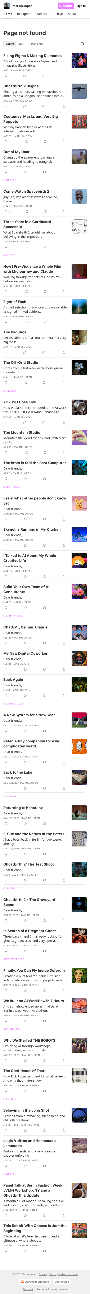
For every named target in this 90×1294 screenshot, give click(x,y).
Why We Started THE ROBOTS (29, 1040)
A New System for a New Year (29, 715)
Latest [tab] (10, 44)
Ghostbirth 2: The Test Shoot (28, 864)
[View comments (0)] (24, 75)
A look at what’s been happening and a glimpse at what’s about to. (31, 1238)
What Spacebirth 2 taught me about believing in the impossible (29, 234)
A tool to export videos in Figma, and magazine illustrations (30, 63)
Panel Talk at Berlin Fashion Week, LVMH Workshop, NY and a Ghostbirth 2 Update (33, 1190)
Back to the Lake (17, 772)
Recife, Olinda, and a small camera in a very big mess (34, 339)
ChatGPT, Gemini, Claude (25, 627)
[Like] (6, 75)
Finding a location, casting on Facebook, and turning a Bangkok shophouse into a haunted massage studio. (32, 93)
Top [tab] (21, 44)
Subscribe (65, 6)
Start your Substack (37, 1282)
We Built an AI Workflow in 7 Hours (33, 1001)
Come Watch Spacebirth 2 (26, 191)
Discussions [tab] (35, 44)
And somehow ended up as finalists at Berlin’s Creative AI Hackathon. (30, 1008)
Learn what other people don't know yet (34, 500)
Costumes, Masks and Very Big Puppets (30, 119)
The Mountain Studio (21, 432)
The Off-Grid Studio (20, 362)
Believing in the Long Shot (26, 1110)
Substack (28, 1289)
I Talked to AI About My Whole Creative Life (29, 558)
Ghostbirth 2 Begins (21, 86)
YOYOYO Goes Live (19, 402)
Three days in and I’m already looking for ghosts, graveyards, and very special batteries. (33, 938)
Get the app (61, 1282)
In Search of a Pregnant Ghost (29, 931)
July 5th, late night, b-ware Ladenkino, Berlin (30, 199)
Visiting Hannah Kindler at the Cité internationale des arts (28, 129)
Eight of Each (14, 302)
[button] (7, 13)
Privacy (43, 1274)
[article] (45, 65)
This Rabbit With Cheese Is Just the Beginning (35, 1228)
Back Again (13, 679)
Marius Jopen (23, 70)
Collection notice (68, 1274)
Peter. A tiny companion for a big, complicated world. (32, 743)
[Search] (82, 44)
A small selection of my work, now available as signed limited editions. (35, 309)
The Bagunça (14, 332)
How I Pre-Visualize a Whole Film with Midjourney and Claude (32, 269)
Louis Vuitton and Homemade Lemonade (29, 1143)
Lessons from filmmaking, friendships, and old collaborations (34, 1118)
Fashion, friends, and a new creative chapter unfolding (29, 1153)
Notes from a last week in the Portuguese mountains (33, 370)
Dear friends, (12, 468)
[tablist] (24, 44)
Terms (53, 1274)
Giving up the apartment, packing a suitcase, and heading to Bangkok (28, 159)
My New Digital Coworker (25, 653)
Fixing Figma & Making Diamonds (32, 56)
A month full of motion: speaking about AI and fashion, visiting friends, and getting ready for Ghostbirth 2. (33, 1203)
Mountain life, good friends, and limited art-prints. (35, 440)
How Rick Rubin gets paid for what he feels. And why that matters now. (34, 1078)
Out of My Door (16, 152)
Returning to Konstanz (23, 808)
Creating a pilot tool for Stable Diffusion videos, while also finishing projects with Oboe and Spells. (32, 978)
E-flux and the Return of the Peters (33, 834)
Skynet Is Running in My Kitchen (32, 529)
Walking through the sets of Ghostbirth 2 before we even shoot (32, 279)
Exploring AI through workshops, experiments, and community (27, 1048)
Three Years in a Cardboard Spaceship (27, 224)
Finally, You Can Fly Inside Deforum (34, 970)
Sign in (81, 6)
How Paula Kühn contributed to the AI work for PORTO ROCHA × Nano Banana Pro (34, 409)
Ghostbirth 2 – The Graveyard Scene (29, 902)
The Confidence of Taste (24, 1071)
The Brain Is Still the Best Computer (34, 463)
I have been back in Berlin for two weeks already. (32, 841)
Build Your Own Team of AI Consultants (26, 589)
